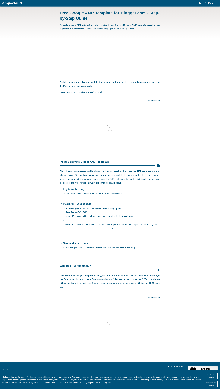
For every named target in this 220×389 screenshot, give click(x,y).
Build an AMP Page (176, 367)
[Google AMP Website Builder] (12, 3)
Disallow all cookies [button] (211, 384)
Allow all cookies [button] (210, 376)
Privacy (116, 382)
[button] (203, 3)
